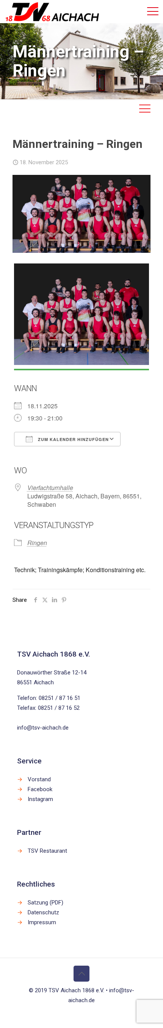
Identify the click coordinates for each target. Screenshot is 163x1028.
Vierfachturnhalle (50, 487)
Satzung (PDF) (45, 902)
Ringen (37, 542)
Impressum (42, 922)
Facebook (40, 789)
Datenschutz (43, 912)
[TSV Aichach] (52, 11)
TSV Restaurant (47, 850)
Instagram (40, 799)
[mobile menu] (152, 11)
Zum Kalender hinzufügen (72, 439)
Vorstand (39, 779)
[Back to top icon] (81, 974)
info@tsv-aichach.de (43, 727)
